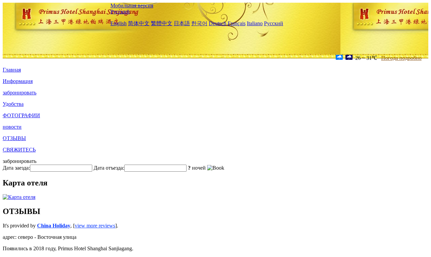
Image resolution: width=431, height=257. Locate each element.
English (118, 23)
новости (12, 127)
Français (236, 23)
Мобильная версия (131, 5)
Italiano (255, 23)
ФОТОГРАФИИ (21, 115)
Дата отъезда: (109, 168)
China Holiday (53, 225)
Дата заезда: (16, 168)
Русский (120, 11)
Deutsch (217, 23)
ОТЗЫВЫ (14, 138)
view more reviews (95, 225)
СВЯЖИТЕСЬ (19, 150)
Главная (12, 70)
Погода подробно (401, 58)
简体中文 (139, 23)
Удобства (13, 104)
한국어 (199, 23)
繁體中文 (161, 23)
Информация (18, 81)
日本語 (182, 23)
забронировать (19, 92)
